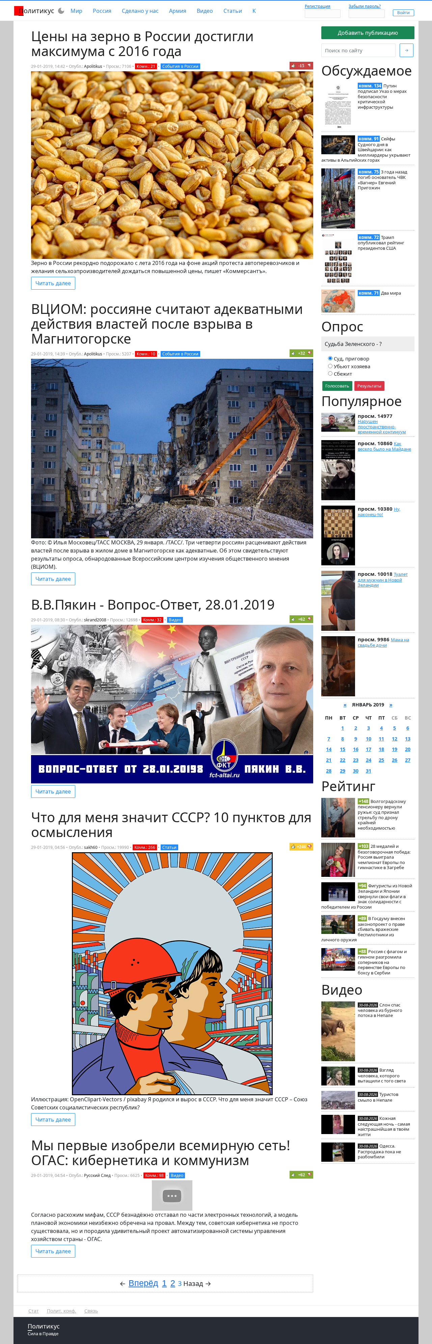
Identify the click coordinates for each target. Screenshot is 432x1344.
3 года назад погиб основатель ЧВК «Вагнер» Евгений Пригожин (382, 180)
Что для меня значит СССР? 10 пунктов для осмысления (171, 824)
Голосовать (337, 386)
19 (394, 749)
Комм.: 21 (146, 66)
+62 (301, 619)
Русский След (97, 1175)
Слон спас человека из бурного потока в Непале (380, 1010)
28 (328, 771)
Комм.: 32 (152, 620)
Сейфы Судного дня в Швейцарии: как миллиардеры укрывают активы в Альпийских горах (365, 149)
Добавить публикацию (368, 32)
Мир (76, 11)
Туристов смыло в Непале (378, 1097)
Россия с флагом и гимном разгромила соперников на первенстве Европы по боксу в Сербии (382, 962)
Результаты (369, 386)
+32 (301, 353)
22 (342, 760)
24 (368, 760)
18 (381, 749)
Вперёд (143, 1283)
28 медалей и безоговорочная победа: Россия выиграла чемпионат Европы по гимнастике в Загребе (384, 856)
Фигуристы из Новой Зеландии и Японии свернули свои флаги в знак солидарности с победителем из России (366, 896)
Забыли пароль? (365, 6)
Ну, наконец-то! (379, 511)
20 (407, 749)
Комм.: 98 (154, 1175)
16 (355, 749)
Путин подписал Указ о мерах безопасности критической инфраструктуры (382, 96)
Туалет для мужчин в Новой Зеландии (383, 579)
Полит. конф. (61, 1311)
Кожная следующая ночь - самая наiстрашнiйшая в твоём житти (384, 1126)
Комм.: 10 (146, 354)
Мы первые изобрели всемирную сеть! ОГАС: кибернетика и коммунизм (160, 1152)
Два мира (391, 293)
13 (407, 738)
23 (355, 760)
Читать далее (53, 283)
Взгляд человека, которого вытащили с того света (382, 1075)
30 (355, 771)
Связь (91, 1311)
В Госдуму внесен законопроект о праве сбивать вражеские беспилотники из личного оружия (363, 929)
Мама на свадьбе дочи (383, 642)
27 (407, 760)
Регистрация (317, 6)
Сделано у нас (140, 11)
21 (328, 760)
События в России (180, 66)
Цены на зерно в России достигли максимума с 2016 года (142, 43)
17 (368, 749)
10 (368, 738)
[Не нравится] (309, 65)
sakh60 (91, 847)
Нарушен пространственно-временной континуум (382, 426)
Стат (33, 1311)
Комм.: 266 (144, 847)
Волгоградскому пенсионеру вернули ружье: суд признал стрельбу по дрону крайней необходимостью (382, 814)
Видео (205, 11)
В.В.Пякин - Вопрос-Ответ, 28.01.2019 (153, 604)
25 (381, 760)
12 (394, 738)
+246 (301, 846)
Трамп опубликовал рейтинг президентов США (381, 242)
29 (342, 771)
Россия (102, 11)
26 (394, 760)
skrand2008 (95, 620)
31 (368, 771)
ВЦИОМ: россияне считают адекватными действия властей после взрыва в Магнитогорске (167, 323)
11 (381, 738)
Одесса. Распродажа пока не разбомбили (379, 1151)
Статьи (232, 11)
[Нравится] (293, 65)
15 (342, 749)
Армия (177, 11)
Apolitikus (93, 66)
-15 (301, 65)
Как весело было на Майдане (384, 446)
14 (328, 749)
